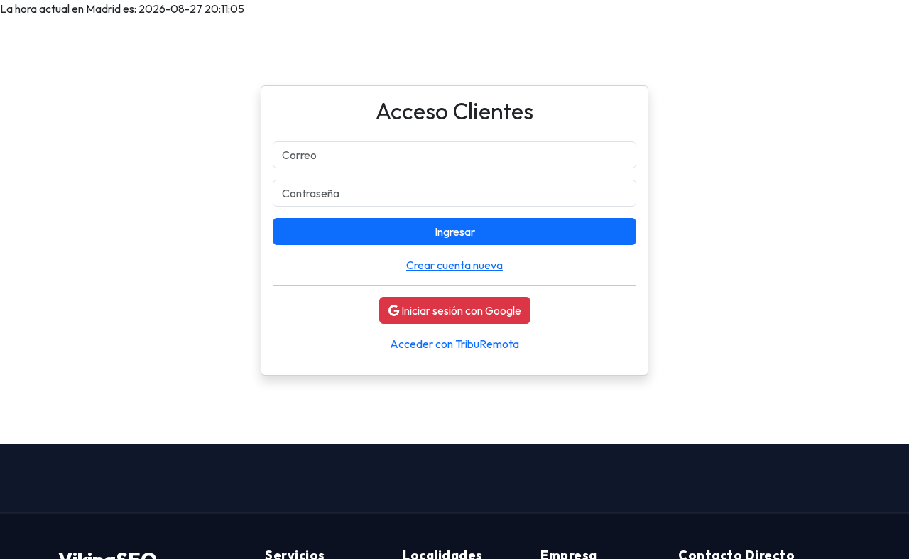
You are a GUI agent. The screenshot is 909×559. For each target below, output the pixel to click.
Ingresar (455, 231)
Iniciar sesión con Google (460, 310)
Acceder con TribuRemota (454, 344)
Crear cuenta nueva (454, 265)
